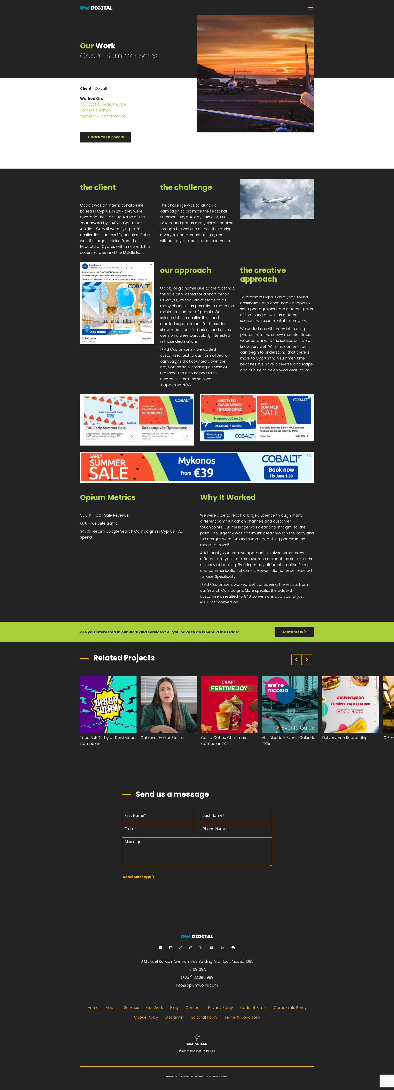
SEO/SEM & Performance (103, 116)
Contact (193, 1007)
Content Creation (95, 110)
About (111, 1007)
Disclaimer (174, 1017)
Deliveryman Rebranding (345, 737)
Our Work (154, 1007)
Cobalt (100, 88)
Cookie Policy (146, 1017)
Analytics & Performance (103, 104)
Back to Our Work (107, 137)
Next (307, 660)
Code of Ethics (253, 1007)
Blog (174, 1007)
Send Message (137, 876)
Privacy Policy (220, 1007)
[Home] (197, 8)
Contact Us (292, 631)
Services (131, 1007)
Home (93, 1007)
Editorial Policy (204, 1017)
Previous (296, 660)
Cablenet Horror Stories (162, 737)
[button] (277, 199)
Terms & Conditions (242, 1017)
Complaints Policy (290, 1007)
